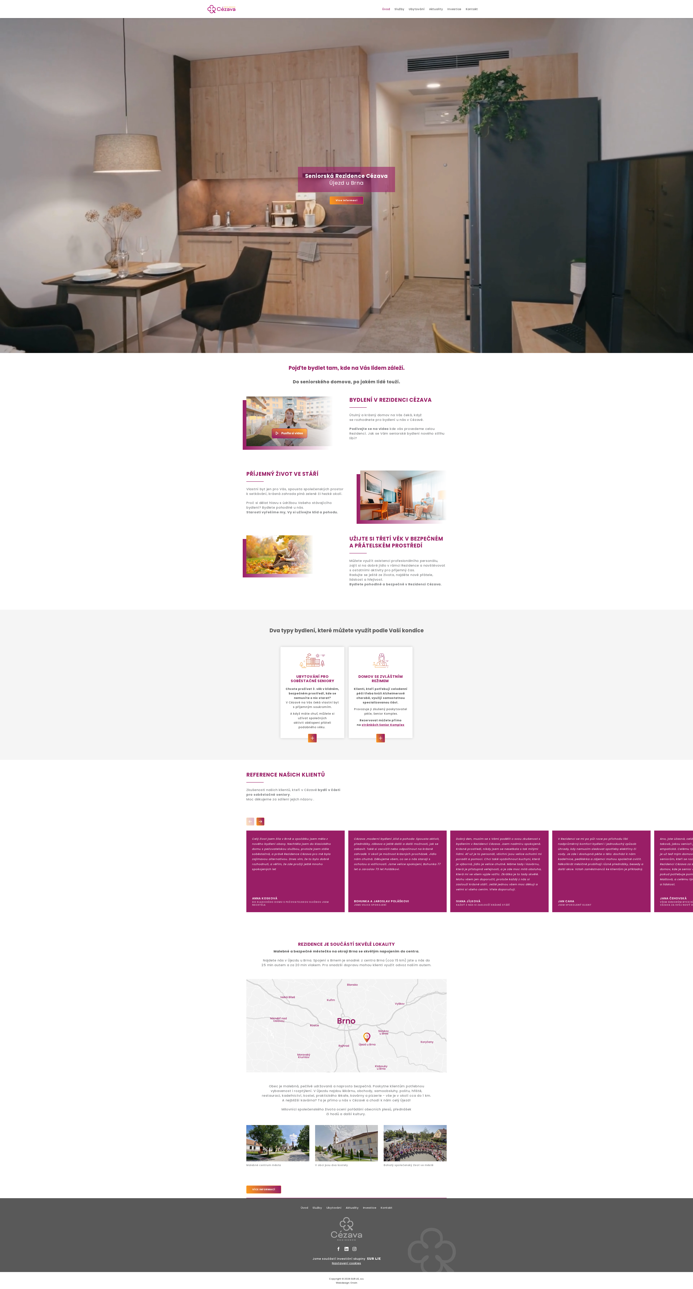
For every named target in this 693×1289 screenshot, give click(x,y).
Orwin (353, 1282)
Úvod (386, 9)
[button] (250, 822)
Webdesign (342, 1282)
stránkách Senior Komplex (383, 725)
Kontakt (472, 9)
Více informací (347, 200)
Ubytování (417, 9)
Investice (454, 9)
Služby (399, 9)
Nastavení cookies (346, 1263)
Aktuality (436, 9)
